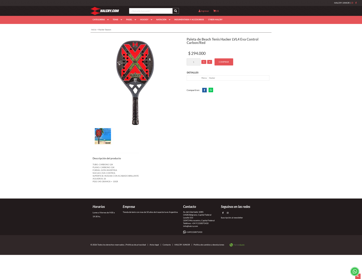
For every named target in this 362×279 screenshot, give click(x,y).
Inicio (93, 29)
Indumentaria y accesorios (189, 19)
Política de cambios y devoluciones (209, 244)
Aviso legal (154, 244)
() (217, 10)
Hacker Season (104, 29)
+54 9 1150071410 (200, 223)
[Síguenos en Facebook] (356, 2)
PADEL (129, 19)
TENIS (115, 19)
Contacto (167, 244)
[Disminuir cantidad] (209, 62)
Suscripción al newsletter (232, 217)
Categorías (99, 19)
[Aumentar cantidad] (203, 62)
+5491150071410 (194, 232)
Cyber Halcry (215, 19)
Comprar (224, 62)
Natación (161, 19)
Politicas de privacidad (136, 244)
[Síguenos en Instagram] (352, 2)
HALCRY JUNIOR (342, 3)
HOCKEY (144, 19)
